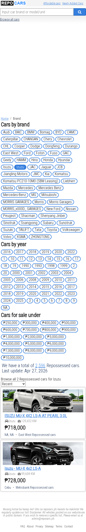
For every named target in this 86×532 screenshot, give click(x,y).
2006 (19, 279)
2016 (7, 252)
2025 (19, 300)
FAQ (22, 526)
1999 (63, 265)
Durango (71, 146)
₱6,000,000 (55, 343)
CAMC (71, 132)
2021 (45, 293)
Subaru (48, 223)
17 (76, 259)
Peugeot (9, 215)
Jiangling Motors (15, 174)
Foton (40, 153)
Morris (39, 202)
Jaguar (46, 167)
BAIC (18, 132)
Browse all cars (9, 19)
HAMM (21, 160)
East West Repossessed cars (37, 435)
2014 (32, 287)
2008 (32, 279)
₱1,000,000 (11, 337)
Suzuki (8, 229)
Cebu (8, 487)
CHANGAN (31, 139)
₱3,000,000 (55, 337)
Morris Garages (60, 202)
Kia (47, 174)
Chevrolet (65, 139)
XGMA (21, 237)
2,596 (40, 365)
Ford (27, 153)
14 (49, 259)
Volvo (7, 237)
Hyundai (64, 160)
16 (67, 259)
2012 (7, 287)
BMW (30, 132)
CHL (6, 146)
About (30, 526)
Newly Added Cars (72, 3)
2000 (16, 273)
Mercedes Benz (50, 188)
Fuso (53, 153)
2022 (71, 252)
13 (40, 259)
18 (5, 265)
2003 (54, 273)
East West (10, 153)
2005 (7, 279)
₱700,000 (30, 329)
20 (5, 273)
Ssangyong (29, 223)
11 (21, 259)
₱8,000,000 (33, 350)
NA (5, 307)
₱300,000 (30, 323)
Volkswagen (71, 229)
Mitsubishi (49, 195)
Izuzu (20, 167)
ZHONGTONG (40, 237)
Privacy (39, 526)
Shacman (28, 215)
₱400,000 (49, 323)
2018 (32, 252)
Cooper (19, 146)
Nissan (71, 209)
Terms (58, 526)
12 (31, 259)
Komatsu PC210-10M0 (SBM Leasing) (30, 181)
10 (12, 259)
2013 (19, 287)
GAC (66, 153)
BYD (58, 132)
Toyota (52, 229)
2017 (19, 252)
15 (58, 259)
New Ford (53, 209)
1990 (25, 265)
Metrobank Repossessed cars (35, 487)
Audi (6, 132)
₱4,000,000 (11, 343)
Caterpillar (10, 139)
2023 (71, 293)
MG (33, 195)
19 (14, 265)
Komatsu (61, 174)
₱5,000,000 (33, 343)
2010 (58, 279)
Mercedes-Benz (14, 195)
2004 (67, 273)
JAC (33, 167)
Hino (34, 160)
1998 (51, 265)
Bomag (45, 132)
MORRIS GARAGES (16, 202)
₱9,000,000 (55, 350)
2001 (29, 273)
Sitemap (49, 526)
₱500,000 (69, 323)
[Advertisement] (43, 70)
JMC (36, 174)
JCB (60, 167)
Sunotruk (65, 223)
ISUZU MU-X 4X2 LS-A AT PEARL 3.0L (36, 415)
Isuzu (7, 167)
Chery (48, 139)
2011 (71, 279)
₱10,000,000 (12, 357)
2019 (45, 252)
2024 (7, 300)
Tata (38, 229)
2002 (41, 273)
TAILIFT (23, 229)
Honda (48, 160)
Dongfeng (52, 146)
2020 (58, 252)
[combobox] (37, 12)
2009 (45, 279)
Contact (68, 526)
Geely (7, 160)
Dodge (35, 146)
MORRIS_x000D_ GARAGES (22, 209)
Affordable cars (52, 3)
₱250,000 (10, 323)
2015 (45, 287)
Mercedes (25, 188)
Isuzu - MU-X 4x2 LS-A (23, 468)
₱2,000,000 (33, 337)
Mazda (8, 188)
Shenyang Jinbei (53, 215)
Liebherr (69, 181)
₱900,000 (69, 329)
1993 (38, 265)
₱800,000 (49, 329)
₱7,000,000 (11, 350)
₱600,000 (10, 329)
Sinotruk (9, 223)
